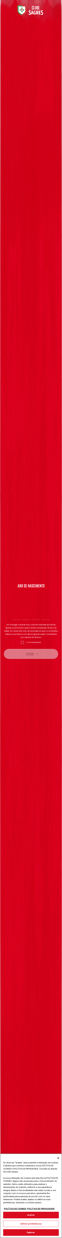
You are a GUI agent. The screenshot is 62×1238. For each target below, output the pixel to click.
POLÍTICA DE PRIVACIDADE (41, 1209)
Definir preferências (31, 1224)
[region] (31, 1196)
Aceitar (31, 1215)
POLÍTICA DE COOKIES (15, 1209)
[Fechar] (58, 1158)
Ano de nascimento (31, 585)
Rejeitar (31, 1232)
